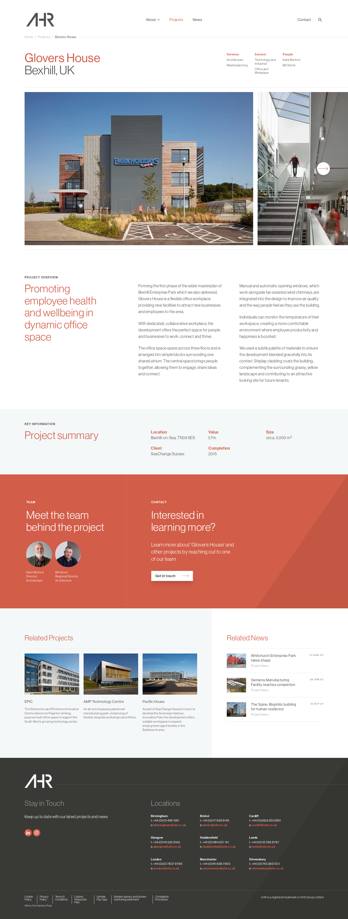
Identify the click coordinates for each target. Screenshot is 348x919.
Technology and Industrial (265, 61)
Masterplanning (237, 65)
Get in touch (165, 576)
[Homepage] (42, 20)
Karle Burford (291, 59)
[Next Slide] (323, 168)
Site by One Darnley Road (38, 905)
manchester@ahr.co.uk (219, 868)
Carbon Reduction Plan (80, 899)
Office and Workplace (262, 71)
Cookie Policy (29, 898)
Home (29, 37)
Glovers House (66, 37)
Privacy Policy (44, 898)
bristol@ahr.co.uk (215, 825)
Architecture (235, 59)
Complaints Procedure (162, 898)
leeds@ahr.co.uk (263, 846)
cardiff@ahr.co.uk (264, 825)
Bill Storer (289, 65)
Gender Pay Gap (102, 898)
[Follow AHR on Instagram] (36, 832)
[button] (153, 20)
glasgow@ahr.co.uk (167, 846)
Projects (176, 20)
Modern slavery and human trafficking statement (130, 898)
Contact (304, 20)
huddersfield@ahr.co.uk (219, 846)
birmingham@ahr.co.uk (170, 825)
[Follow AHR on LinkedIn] (28, 832)
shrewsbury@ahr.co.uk (268, 868)
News (197, 20)
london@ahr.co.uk (166, 868)
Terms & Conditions (61, 898)
